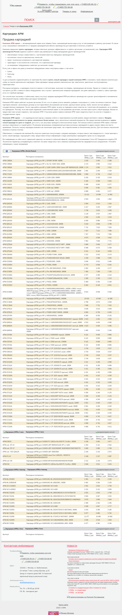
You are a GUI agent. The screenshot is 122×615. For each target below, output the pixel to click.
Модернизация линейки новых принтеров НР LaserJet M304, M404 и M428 (94, 580)
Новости (72, 545)
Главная (6, 26)
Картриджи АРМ (26, 26)
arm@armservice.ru (27, 582)
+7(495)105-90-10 (88, 4)
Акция (71, 570)
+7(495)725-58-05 (44, 559)
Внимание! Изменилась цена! (79, 550)
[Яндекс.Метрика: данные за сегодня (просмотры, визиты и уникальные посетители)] (66, 613)
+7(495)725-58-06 (64, 7)
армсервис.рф (114, 21)
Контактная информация (19, 545)
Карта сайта (63, 605)
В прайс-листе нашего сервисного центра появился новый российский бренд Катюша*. (93, 560)
